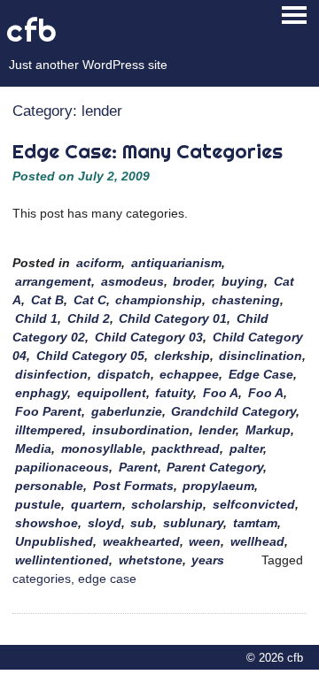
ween (205, 541)
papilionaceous (62, 467)
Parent (138, 467)
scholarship (167, 504)
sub (141, 523)
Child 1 (36, 318)
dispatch (124, 374)
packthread (186, 448)
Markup (268, 430)
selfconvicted (254, 504)
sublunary (193, 523)
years (207, 560)
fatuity (174, 393)
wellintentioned (62, 560)
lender (217, 430)
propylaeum (218, 486)
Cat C (90, 300)
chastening (246, 300)
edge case (107, 578)
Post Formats (133, 486)
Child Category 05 (90, 356)
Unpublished (54, 541)
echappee (189, 374)
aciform (98, 263)
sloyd (104, 523)
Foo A (220, 393)
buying (243, 281)
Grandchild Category (233, 411)
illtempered (48, 430)
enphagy (41, 393)
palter (246, 448)
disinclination (260, 356)
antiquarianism (176, 263)
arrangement (53, 281)
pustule (38, 504)
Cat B (47, 300)
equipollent (111, 393)
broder (192, 281)
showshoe (46, 523)
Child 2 (88, 318)
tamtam (255, 523)
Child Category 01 (173, 318)
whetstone (151, 560)
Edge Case (261, 374)
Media (33, 448)
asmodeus (132, 281)
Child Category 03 (149, 337)
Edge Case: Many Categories (147, 151)
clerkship (182, 356)
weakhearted (141, 541)
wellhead (257, 541)
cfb (32, 31)
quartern (96, 504)
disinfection (51, 374)
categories (41, 578)
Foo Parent (48, 411)
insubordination (141, 430)
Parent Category (215, 467)
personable (49, 486)
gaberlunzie (126, 411)
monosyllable (102, 448)
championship (158, 300)
